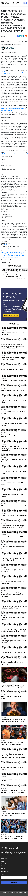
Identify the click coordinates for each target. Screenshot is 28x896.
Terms (2, 861)
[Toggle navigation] (25, 3)
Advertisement (5, 866)
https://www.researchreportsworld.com (15, 248)
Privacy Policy (4, 863)
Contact (3, 868)
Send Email (6, 245)
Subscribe (14, 882)
